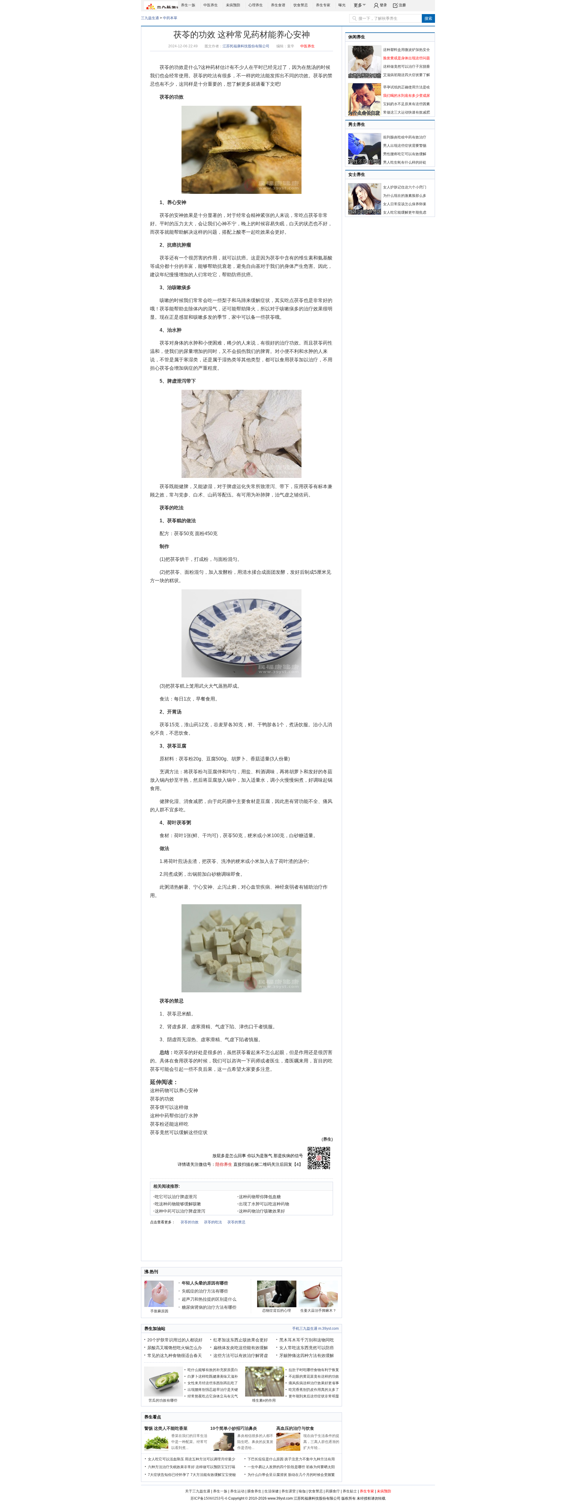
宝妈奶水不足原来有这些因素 (406, 104)
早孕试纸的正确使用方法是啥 (406, 87)
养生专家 (323, 5)
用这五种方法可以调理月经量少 (210, 1459)
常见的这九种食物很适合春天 (174, 1355)
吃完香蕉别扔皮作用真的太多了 (314, 1390)
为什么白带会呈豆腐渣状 (267, 1475)
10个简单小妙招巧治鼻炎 (233, 1428)
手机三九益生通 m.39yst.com (315, 1328)
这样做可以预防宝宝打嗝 (215, 1467)
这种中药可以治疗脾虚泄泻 (179, 1211)
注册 (402, 5)
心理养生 (255, 5)
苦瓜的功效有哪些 (162, 1400)
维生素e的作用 (264, 1400)
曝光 (342, 5)
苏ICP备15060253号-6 (208, 1498)
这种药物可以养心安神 (174, 1090)
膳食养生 (254, 1491)
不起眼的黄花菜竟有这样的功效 (314, 1376)
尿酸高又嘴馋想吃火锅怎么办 (174, 1347)
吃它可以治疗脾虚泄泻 (175, 1196)
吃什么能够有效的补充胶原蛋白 (213, 1370)
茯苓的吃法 (205, 75)
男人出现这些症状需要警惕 (404, 146)
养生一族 (188, 5)
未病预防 (233, 5)
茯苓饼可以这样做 (169, 1107)
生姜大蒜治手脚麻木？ (318, 1310)
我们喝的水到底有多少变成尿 (406, 95)
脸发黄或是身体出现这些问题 (406, 58)
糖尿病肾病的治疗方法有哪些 (209, 1307)
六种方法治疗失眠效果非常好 (171, 1467)
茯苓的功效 (172, 67)
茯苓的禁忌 (236, 1222)
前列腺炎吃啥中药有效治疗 (404, 137)
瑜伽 (302, 1491)
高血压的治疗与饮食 (295, 1428)
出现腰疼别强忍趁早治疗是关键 (213, 1390)
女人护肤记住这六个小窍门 (404, 187)
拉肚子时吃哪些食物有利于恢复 (314, 1370)
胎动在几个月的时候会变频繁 (311, 1475)
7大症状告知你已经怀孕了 (169, 1475)
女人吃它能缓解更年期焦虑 (404, 212)
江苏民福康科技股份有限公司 (246, 46)
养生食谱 (278, 5)
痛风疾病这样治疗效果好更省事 (314, 1383)
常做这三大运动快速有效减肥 (406, 112)
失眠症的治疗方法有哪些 (205, 1291)
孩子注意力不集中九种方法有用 (309, 1459)
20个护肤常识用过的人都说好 (174, 1340)
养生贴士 (350, 1491)
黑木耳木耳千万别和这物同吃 (306, 1340)
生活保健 (271, 1491)
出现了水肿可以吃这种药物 (263, 1203)
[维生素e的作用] (264, 1395)
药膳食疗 (333, 1491)
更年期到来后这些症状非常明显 (314, 1396)
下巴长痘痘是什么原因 (266, 1459)
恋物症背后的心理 (276, 1310)
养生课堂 (288, 1491)
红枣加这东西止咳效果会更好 (240, 1340)
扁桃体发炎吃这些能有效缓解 (240, 1347)
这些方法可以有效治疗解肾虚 (240, 1355)
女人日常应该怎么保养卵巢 (404, 204)
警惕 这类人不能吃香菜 (166, 1428)
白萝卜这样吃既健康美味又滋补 (213, 1376)
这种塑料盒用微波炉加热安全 (406, 50)
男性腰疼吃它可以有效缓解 (404, 154)
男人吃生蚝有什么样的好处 (404, 162)
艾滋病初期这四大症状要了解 (406, 75)
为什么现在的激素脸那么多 (404, 196)
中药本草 (170, 18)
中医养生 (210, 5)
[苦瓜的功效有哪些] (163, 1395)
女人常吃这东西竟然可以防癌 (306, 1347)
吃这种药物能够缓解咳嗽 (177, 1203)
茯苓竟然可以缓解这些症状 (179, 1132)
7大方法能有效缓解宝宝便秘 (213, 1475)
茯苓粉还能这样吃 (169, 1124)
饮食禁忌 (300, 5)
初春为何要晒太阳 (320, 1467)
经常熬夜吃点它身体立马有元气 (213, 1396)
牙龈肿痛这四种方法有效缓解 (306, 1355)
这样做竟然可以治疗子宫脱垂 (406, 66)
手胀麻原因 (159, 1311)
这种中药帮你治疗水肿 (174, 1115)
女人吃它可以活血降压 (166, 1459)
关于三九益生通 (197, 1491)
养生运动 (237, 1491)
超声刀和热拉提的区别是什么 (209, 1299)
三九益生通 (150, 18)
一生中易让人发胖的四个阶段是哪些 (276, 1467)
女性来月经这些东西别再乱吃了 (213, 1383)
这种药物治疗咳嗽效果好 (261, 1211)
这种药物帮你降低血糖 (259, 1196)
